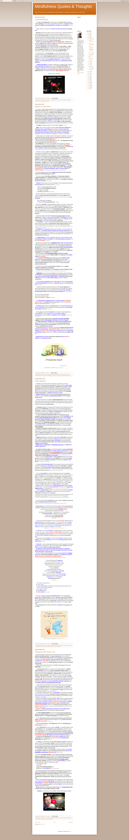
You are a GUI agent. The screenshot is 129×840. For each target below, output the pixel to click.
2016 (89, 80)
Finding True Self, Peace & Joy (45, 652)
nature (36, 101)
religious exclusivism (53, 646)
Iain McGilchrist (60, 645)
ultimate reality (46, 101)
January (90, 69)
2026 (89, 32)
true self (69, 375)
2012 (89, 87)
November (91, 52)
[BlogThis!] (53, 98)
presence (59, 375)
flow (59, 817)
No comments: (47, 98)
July (90, 60)
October (90, 54)
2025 (89, 34)
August (90, 58)
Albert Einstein (40, 374)
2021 (89, 73)
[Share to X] (54, 98)
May (90, 63)
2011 (89, 88)
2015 (89, 82)
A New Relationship (41, 19)
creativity (43, 645)
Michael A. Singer (41, 375)
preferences (55, 375)
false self (55, 645)
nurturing (46, 375)
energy (53, 645)
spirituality (42, 101)
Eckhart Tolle (65, 374)
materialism (69, 645)
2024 (89, 36)
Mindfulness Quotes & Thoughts (63, 6)
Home (54, 822)
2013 (89, 85)
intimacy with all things (64, 817)
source (39, 101)
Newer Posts (37, 822)
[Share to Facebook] (56, 98)
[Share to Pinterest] (57, 98)
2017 (89, 79)
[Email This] (52, 98)
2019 (89, 76)
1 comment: (47, 372)
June (90, 61)
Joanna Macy (65, 645)
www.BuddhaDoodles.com (60, 367)
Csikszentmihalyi (49, 817)
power (49, 646)
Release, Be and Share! (42, 106)
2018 (89, 77)
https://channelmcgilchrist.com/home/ (64, 455)
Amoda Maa (45, 374)
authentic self (40, 817)
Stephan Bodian (65, 375)
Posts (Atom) (42, 824)
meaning (36, 646)
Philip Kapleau (50, 375)
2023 (89, 37)
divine (46, 645)
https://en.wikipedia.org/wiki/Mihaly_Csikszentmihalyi (54, 697)
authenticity (40, 645)
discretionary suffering (58, 374)
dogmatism (49, 645)
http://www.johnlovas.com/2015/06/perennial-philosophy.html (60, 488)
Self (61, 375)
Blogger (69, 831)
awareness (53, 374)
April (90, 64)
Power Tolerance (40, 381)
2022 (89, 71)
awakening (49, 374)
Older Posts (71, 822)
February (90, 67)
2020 (89, 74)
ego (58, 817)
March (90, 66)
